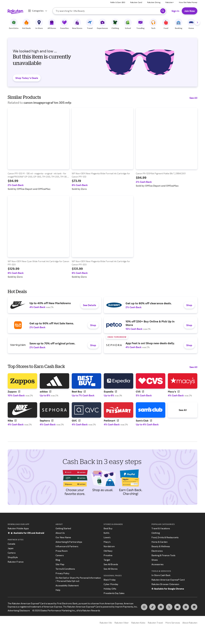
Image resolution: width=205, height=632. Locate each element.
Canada (11, 543)
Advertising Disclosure (19, 610)
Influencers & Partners (67, 546)
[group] (38, 149)
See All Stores (110, 568)
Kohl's (106, 532)
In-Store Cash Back (161, 575)
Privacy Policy (62, 573)
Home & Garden (160, 541)
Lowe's (107, 537)
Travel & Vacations (161, 528)
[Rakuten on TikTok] (152, 607)
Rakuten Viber (122, 622)
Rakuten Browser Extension (165, 584)
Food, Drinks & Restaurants (165, 537)
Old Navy (108, 550)
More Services (172, 622)
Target (107, 559)
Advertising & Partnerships (69, 541)
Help (58, 590)
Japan (10, 548)
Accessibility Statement (67, 585)
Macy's (107, 541)
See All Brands (111, 564)
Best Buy (108, 528)
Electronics (157, 550)
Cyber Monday (111, 584)
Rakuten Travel (155, 622)
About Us (60, 532)
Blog (58, 559)
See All (193, 97)
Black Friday (110, 579)
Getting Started (63, 528)
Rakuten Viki (106, 622)
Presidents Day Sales (114, 593)
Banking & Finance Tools (163, 555)
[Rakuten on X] (169, 607)
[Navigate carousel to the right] (197, 22)
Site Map (60, 564)
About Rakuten (189, 622)
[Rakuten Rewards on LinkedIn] (194, 607)
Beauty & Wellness (161, 546)
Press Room (62, 550)
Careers (60, 555)
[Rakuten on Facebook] (161, 607)
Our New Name (63, 537)
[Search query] (162, 10)
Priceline (108, 555)
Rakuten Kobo (138, 622)
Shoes (155, 559)
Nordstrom (109, 546)
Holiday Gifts (110, 588)
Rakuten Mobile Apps (18, 528)
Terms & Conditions (65, 568)
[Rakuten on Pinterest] (186, 607)
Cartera (11, 552)
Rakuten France (16, 561)
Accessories (157, 564)
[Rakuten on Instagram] (144, 607)
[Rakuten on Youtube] (177, 607)
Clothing (156, 532)
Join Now (189, 11)
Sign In (175, 11)
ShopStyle (13, 557)
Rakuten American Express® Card (168, 579)
